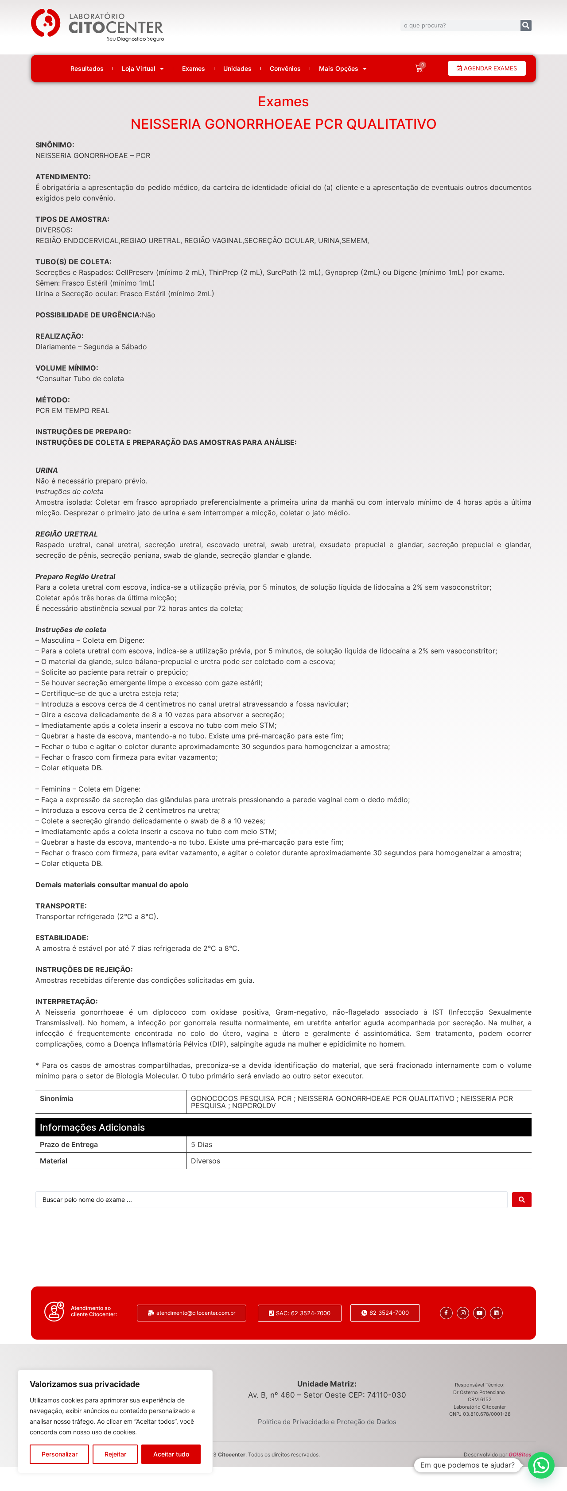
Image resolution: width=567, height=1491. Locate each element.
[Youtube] (479, 1313)
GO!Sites (520, 1454)
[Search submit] (522, 1199)
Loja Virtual (138, 68)
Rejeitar (115, 1454)
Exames (193, 68)
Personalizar (60, 1454)
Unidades (237, 68)
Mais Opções (338, 68)
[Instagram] (463, 1313)
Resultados (87, 68)
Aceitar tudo (171, 1454)
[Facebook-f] (446, 1313)
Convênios (285, 68)
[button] (541, 1465)
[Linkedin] (496, 1313)
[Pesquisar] (526, 25)
